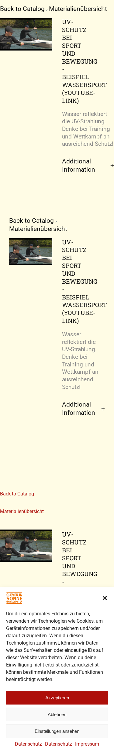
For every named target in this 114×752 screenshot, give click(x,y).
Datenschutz (28, 744)
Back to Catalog (23, 8)
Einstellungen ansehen (57, 731)
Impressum (87, 744)
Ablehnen (57, 714)
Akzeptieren (57, 697)
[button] (105, 598)
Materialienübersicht (78, 8)
